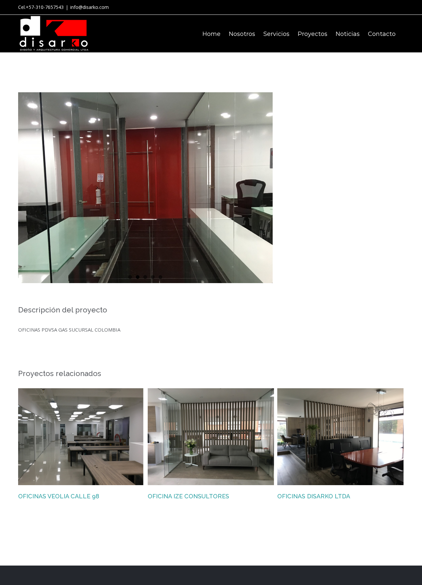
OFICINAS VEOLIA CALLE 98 (58, 496)
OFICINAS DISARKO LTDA (313, 496)
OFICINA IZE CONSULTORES (188, 496)
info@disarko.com (89, 7)
